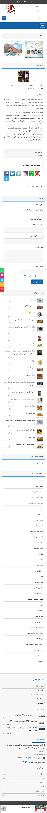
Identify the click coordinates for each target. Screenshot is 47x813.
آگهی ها (40, 690)
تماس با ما (39, 703)
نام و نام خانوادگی (36, 225)
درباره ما (40, 699)
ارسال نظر (37, 282)
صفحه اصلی (39, 686)
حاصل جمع (39, 266)
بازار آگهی (28, 187)
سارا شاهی (40, 95)
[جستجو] (4, 18)
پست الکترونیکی (36, 236)
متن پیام (39, 247)
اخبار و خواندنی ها (37, 695)
